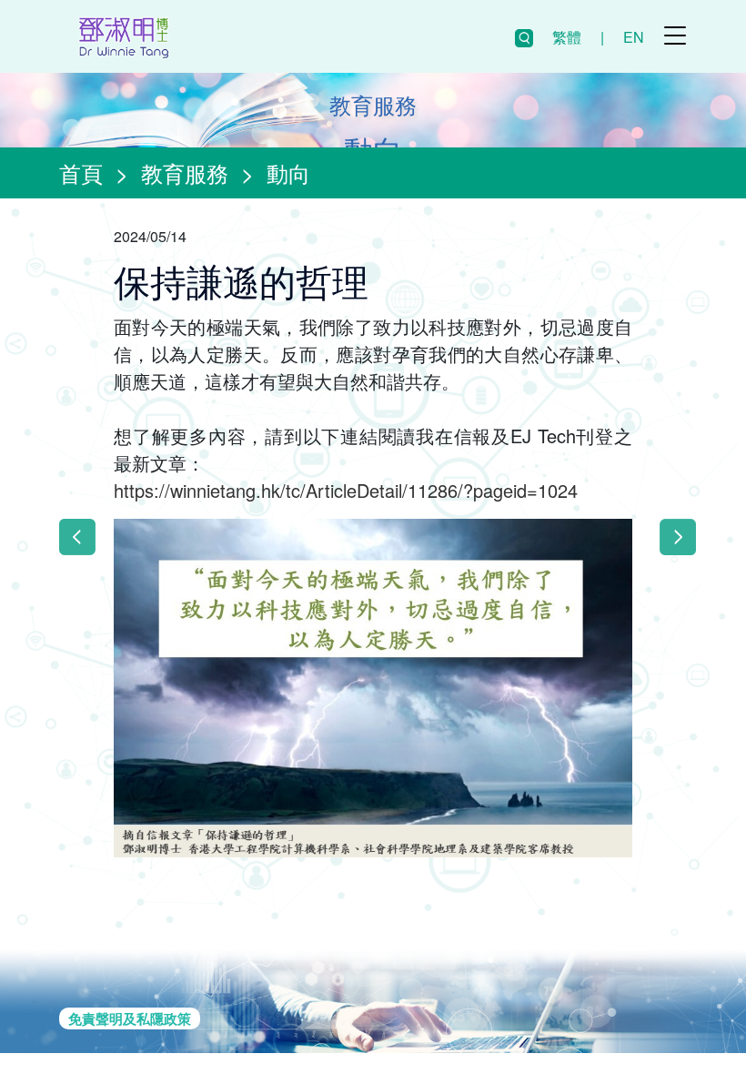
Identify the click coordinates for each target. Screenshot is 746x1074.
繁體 (566, 36)
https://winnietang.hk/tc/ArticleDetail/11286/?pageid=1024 (346, 490)
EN (633, 36)
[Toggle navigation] (675, 35)
